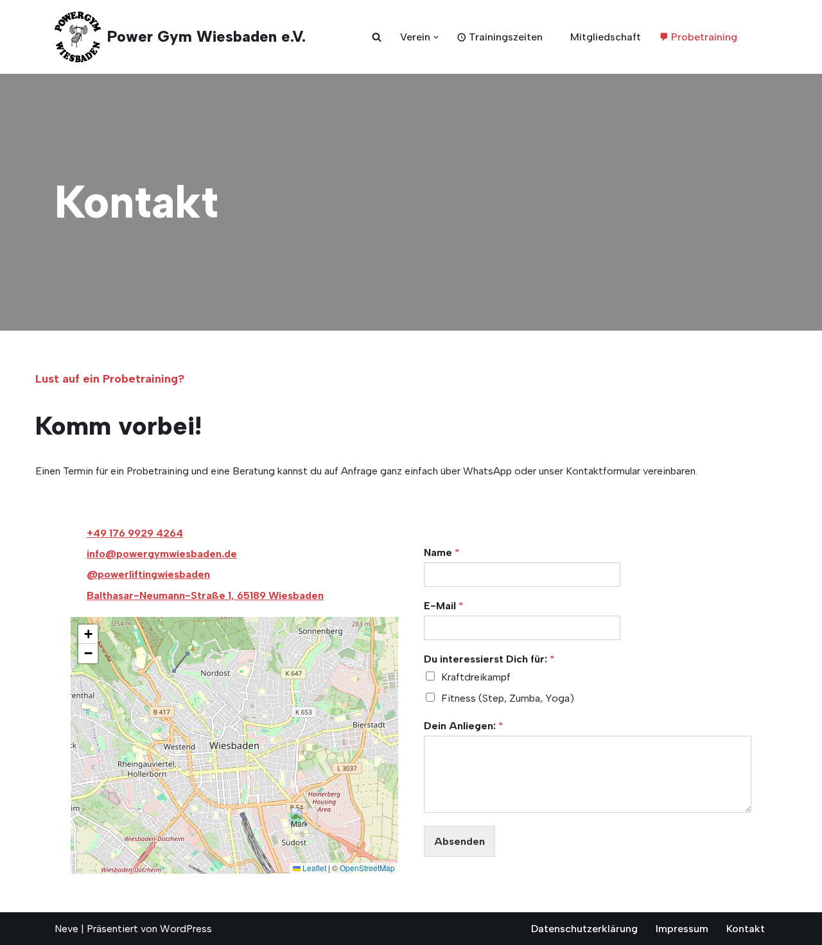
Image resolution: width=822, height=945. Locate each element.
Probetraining (704, 37)
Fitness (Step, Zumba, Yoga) (507, 698)
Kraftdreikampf (476, 677)
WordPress (186, 929)
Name (442, 552)
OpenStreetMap (367, 867)
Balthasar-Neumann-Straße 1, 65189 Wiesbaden (205, 595)
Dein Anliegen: (463, 726)
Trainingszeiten (506, 37)
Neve (66, 929)
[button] (436, 37)
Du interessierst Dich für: (489, 659)
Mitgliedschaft (605, 37)
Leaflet (313, 867)
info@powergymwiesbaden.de (162, 554)
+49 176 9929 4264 (135, 533)
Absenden (459, 841)
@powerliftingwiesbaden (148, 574)
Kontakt (745, 929)
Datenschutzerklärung (584, 929)
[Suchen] (376, 37)
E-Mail (444, 606)
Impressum (682, 929)
